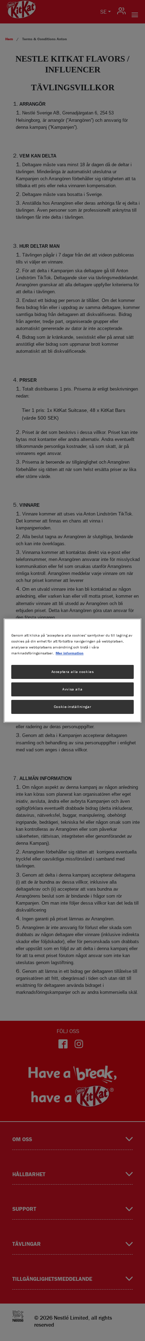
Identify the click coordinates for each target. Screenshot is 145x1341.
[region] (72, 670)
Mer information (69, 653)
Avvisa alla (72, 689)
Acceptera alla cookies (72, 671)
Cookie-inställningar (72, 706)
